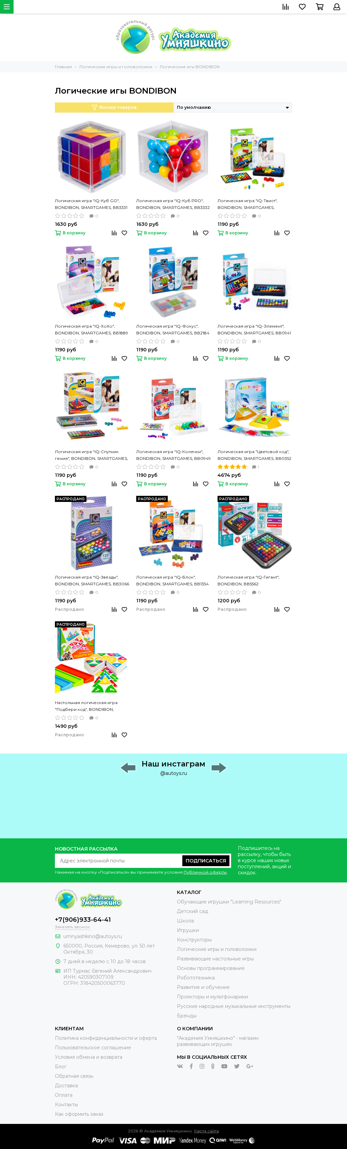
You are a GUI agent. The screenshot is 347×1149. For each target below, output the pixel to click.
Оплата (64, 1095)
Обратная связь (74, 1076)
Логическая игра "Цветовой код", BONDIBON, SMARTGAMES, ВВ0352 (254, 455)
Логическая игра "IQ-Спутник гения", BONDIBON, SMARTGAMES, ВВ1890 (91, 455)
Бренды (187, 1016)
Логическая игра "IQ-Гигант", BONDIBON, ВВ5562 (249, 580)
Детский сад (192, 911)
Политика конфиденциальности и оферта (106, 1038)
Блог (60, 1067)
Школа (185, 921)
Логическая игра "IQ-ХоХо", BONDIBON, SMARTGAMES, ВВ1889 (91, 329)
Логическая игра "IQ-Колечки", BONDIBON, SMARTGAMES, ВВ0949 (173, 455)
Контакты (66, 1105)
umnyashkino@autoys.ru (92, 936)
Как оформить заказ (79, 1114)
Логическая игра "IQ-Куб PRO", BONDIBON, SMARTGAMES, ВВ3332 (173, 204)
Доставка (66, 1086)
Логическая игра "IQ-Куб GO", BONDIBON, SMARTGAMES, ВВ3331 (91, 204)
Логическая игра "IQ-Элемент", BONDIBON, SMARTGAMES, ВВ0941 (254, 329)
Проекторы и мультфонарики (212, 997)
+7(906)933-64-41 (83, 919)
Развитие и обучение (203, 987)
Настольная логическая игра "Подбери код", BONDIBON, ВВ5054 (86, 706)
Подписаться (206, 861)
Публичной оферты (205, 872)
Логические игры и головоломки (217, 949)
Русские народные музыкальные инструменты (233, 1006)
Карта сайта (206, 1130)
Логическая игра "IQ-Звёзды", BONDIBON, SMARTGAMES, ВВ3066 (92, 580)
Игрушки (188, 930)
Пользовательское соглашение (93, 1048)
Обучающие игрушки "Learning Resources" (229, 902)
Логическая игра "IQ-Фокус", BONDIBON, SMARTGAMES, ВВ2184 (172, 329)
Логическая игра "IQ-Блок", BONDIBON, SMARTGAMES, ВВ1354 (172, 580)
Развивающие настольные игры (215, 959)
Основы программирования (210, 968)
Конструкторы (194, 940)
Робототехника (196, 978)
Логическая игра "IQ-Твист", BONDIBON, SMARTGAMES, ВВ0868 (248, 204)
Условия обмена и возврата (88, 1057)
